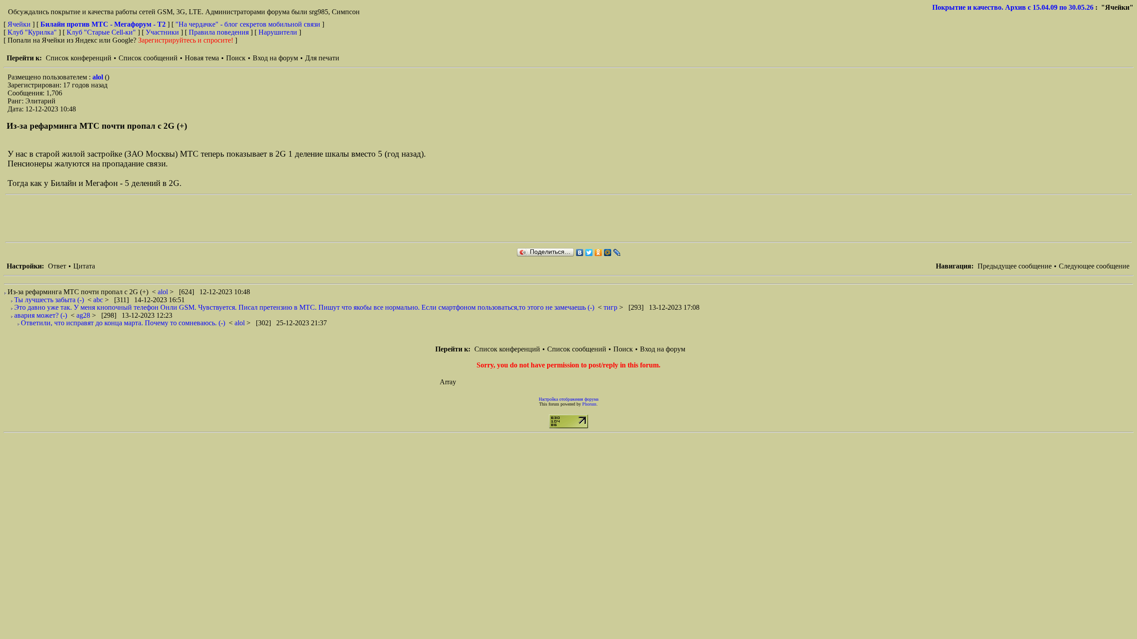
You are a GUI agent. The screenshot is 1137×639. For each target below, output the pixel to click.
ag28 (84, 315)
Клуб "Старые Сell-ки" (101, 32)
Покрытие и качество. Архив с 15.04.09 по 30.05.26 (1012, 7)
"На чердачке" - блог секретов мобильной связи (247, 24)
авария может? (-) (40, 315)
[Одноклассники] (598, 252)
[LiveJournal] (617, 252)
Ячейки (20, 24)
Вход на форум (275, 58)
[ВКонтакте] (579, 252)
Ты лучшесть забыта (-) (49, 300)
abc (99, 300)
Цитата (84, 266)
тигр (611, 307)
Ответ (57, 266)
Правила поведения (219, 32)
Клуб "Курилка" (32, 32)
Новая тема (202, 58)
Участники (162, 32)
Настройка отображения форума (568, 399)
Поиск (236, 58)
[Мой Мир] (607, 252)
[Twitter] (589, 252)
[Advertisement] (167, 218)
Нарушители (277, 32)
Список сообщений (148, 58)
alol (98, 77)
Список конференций (78, 58)
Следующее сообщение (1094, 266)
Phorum (589, 404)
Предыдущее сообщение (1015, 266)
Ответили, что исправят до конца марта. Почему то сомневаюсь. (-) (123, 323)
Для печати (322, 58)
